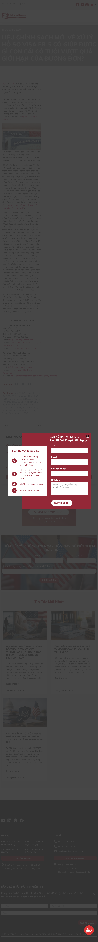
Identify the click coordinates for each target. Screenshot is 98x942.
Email (54, 457)
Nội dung (56, 480)
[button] (87, 436)
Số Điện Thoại (58, 468)
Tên (53, 445)
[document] (49, 471)
